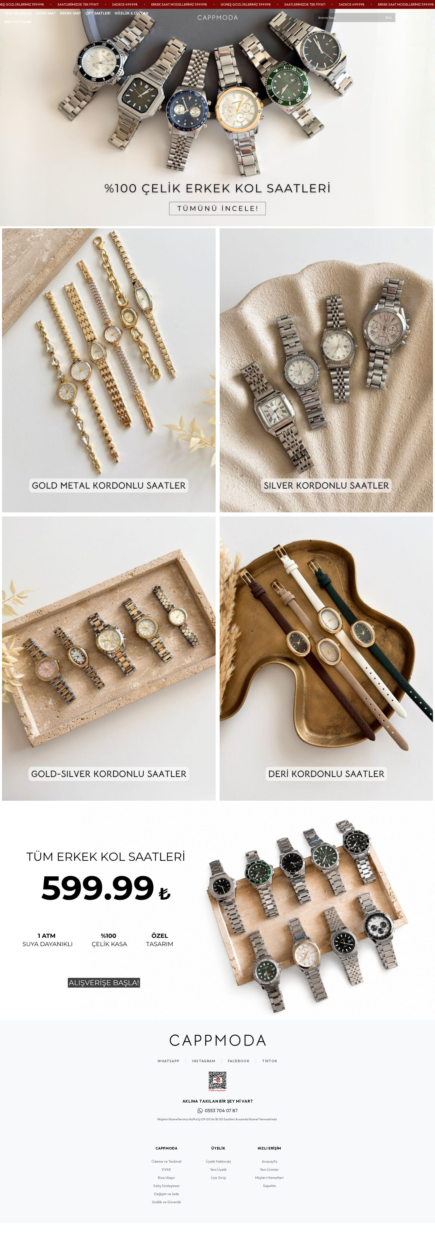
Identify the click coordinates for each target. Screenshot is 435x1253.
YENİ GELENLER (18, 13)
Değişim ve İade (166, 1194)
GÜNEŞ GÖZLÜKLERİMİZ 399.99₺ (165, 4)
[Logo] (217, 17)
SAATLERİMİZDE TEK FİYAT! (224, 4)
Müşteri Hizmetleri (269, 1177)
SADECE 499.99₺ (44, 4)
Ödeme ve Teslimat (166, 1161)
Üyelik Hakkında (218, 1161)
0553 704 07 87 (221, 1110)
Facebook (239, 1061)
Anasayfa (269, 1161)
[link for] (217, 117)
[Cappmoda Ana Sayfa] (217, 1040)
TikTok (269, 1061)
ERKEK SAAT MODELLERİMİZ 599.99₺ (98, 4)
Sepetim (269, 1186)
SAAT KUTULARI (17, 22)
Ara (388, 17)
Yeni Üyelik (218, 1169)
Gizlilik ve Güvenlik (166, 1202)
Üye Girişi (218, 1177)
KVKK (166, 1169)
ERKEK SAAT (70, 13)
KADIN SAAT (46, 13)
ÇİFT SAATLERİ (97, 13)
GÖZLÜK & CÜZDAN (131, 13)
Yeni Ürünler (269, 1169)
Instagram (203, 1061)
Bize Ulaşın (166, 1177)
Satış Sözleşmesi (166, 1186)
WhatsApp (168, 1061)
